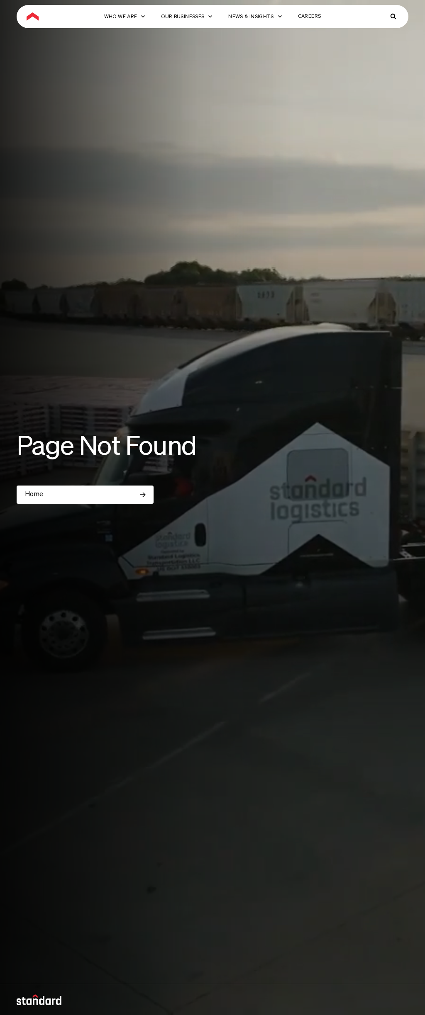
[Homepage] (33, 16)
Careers (309, 16)
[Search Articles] (393, 17)
